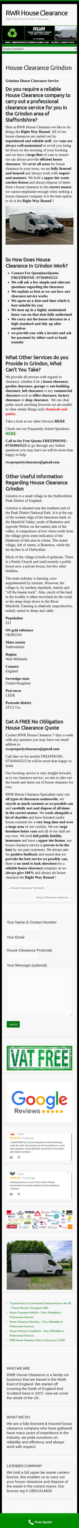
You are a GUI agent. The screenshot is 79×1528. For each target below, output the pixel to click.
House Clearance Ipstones (54, 897)
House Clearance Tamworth (25, 887)
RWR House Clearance (36, 13)
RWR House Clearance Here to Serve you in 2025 (37, 1340)
